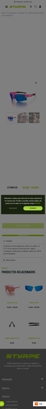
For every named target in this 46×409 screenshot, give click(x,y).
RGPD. (38, 203)
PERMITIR (33, 208)
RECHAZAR (13, 208)
